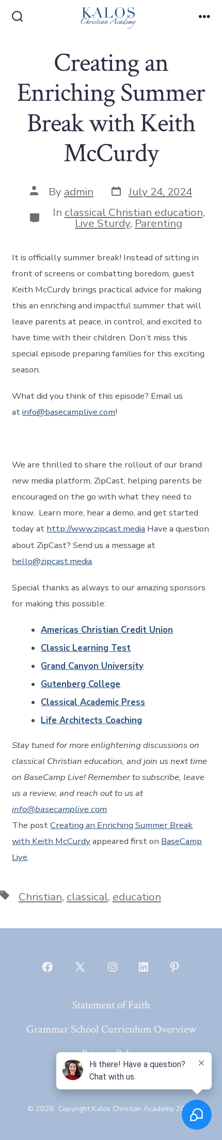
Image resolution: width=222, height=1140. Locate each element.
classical (87, 896)
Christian (40, 896)
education (137, 896)
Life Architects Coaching (91, 720)
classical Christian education (134, 212)
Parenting (158, 223)
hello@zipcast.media (52, 561)
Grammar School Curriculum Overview (111, 1029)
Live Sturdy (102, 223)
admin (78, 191)
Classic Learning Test (86, 648)
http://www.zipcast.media (95, 529)
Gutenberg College (80, 684)
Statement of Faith (111, 1005)
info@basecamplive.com (68, 412)
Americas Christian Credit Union (107, 630)
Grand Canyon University (92, 666)
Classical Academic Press (93, 702)
